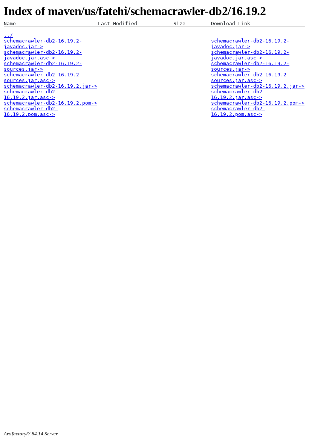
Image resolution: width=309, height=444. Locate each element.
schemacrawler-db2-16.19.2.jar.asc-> (31, 94)
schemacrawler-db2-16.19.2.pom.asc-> (31, 111)
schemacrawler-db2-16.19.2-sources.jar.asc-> (43, 77)
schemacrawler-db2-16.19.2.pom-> (50, 103)
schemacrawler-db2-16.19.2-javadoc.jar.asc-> (43, 55)
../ (8, 35)
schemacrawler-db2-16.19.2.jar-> (50, 86)
